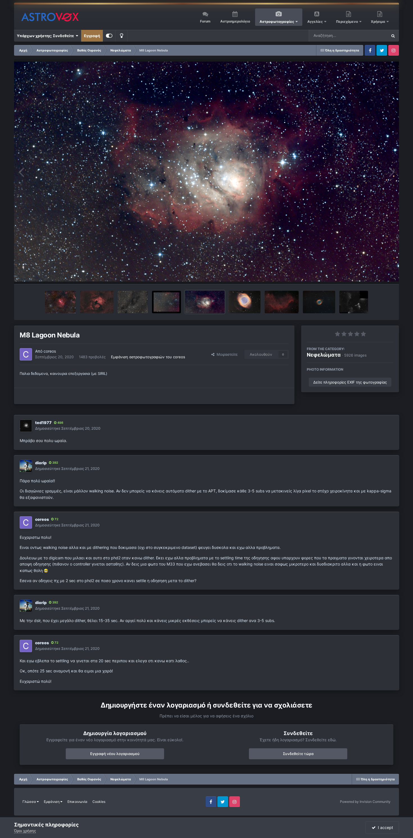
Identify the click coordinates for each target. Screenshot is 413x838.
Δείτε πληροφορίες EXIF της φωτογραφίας (350, 382)
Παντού (373, 35)
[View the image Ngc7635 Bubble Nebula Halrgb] (60, 302)
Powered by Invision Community (365, 801)
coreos (50, 351)
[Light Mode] (121, 36)
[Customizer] (109, 36)
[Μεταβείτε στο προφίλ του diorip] (26, 466)
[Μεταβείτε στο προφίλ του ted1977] (26, 426)
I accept (384, 827)
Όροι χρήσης (25, 830)
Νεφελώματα (324, 355)
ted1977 (43, 422)
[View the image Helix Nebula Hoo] (319, 302)
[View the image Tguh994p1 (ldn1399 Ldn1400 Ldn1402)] (133, 302)
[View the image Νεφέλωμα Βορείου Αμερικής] (282, 302)
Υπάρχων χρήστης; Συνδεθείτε (46, 35)
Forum (205, 21)
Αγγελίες (315, 21)
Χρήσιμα (378, 21)
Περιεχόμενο (347, 21)
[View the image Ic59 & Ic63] (353, 302)
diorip (41, 462)
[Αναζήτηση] (393, 36)
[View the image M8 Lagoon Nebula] (204, 302)
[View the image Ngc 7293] (244, 302)
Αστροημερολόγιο (235, 21)
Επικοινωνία (77, 801)
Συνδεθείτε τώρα (298, 753)
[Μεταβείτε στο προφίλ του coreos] (26, 354)
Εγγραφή (92, 35)
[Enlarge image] (46, 570)
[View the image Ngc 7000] (96, 302)
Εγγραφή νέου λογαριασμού (115, 753)
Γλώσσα (29, 801)
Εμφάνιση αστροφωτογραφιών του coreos (148, 357)
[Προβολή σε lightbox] (206, 172)
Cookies (98, 801)
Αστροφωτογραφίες (277, 21)
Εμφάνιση (52, 801)
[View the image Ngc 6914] (166, 302)
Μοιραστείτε (226, 354)
